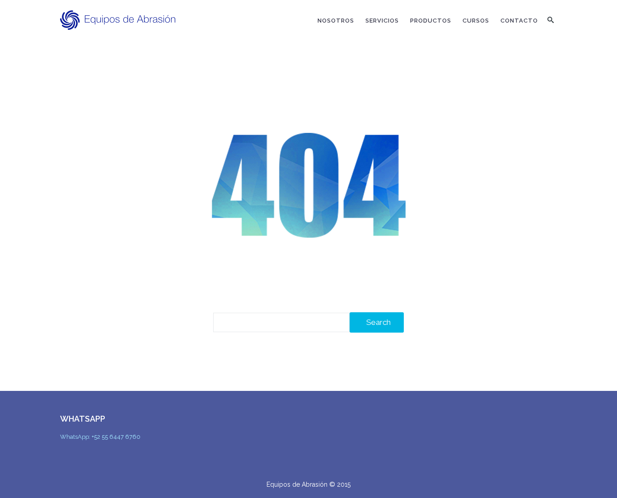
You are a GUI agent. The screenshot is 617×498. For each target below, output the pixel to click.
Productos (430, 20)
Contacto (519, 20)
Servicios (382, 20)
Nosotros (336, 20)
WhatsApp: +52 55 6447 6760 (100, 436)
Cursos (476, 20)
